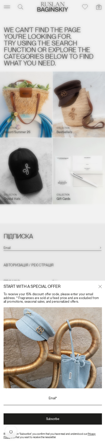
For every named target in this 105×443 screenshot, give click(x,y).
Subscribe (52, 419)
